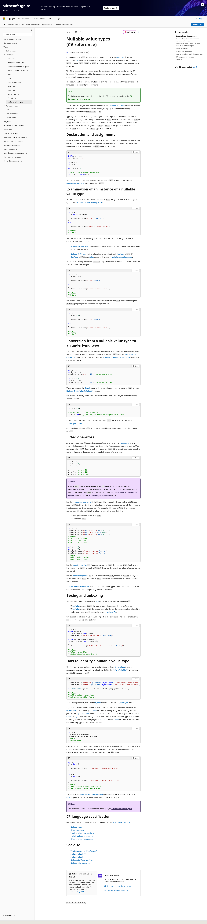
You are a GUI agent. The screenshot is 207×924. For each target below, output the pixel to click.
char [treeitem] (9, 78)
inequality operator (80, 576)
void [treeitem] (7, 110)
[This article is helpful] (194, 67)
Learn (69, 32)
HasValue (120, 254)
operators (125, 443)
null (76, 60)
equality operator (80, 565)
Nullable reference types (80, 863)
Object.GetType (72, 710)
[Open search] (196, 19)
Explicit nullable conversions (82, 836)
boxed (68, 716)
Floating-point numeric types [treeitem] (18, 67)
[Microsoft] (4, 18)
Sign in (201, 19)
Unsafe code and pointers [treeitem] (13, 141)
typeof (98, 703)
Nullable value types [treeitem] (15, 102)
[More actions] (139, 32)
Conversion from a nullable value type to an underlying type (188, 45)
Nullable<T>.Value (78, 254)
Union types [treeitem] (12, 90)
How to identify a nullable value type (189, 54)
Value (91, 257)
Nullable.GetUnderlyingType (91, 794)
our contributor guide (80, 890)
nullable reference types (121, 809)
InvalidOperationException (121, 257)
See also (179, 60)
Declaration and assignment (186, 36)
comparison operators (82, 502)
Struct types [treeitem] (12, 86)
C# (81, 32)
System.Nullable (77, 857)
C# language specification (122, 822)
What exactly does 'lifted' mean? (84, 851)
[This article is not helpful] (196, 67)
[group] (103, 690)
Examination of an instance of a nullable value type (187, 40)
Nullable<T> (111, 612)
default (87, 388)
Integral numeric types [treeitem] (16, 63)
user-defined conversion (79, 586)
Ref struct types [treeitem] (13, 94)
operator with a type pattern (89, 202)
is (82, 746)
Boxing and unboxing (184, 51)
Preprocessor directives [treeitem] (12, 145)
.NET (75, 32)
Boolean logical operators (100, 495)
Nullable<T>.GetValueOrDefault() (79, 391)
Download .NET (197, 25)
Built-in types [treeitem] (11, 51)
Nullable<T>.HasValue (75, 183)
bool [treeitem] (9, 74)
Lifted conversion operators (82, 839)
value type (120, 57)
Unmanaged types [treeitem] (12, 114)
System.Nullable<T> (117, 106)
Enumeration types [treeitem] (14, 82)
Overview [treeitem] (11, 59)
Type (95, 710)
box (97, 601)
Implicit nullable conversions (82, 833)
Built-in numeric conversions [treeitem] (18, 70)
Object (76, 716)
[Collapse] (32, 30)
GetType (103, 719)
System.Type (120, 667)
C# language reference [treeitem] (12, 39)
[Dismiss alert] (202, 4)
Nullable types (76, 827)
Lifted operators (77, 830)
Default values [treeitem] (11, 118)
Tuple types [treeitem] (12, 98)
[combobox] (17, 34)
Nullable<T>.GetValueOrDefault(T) (116, 357)
